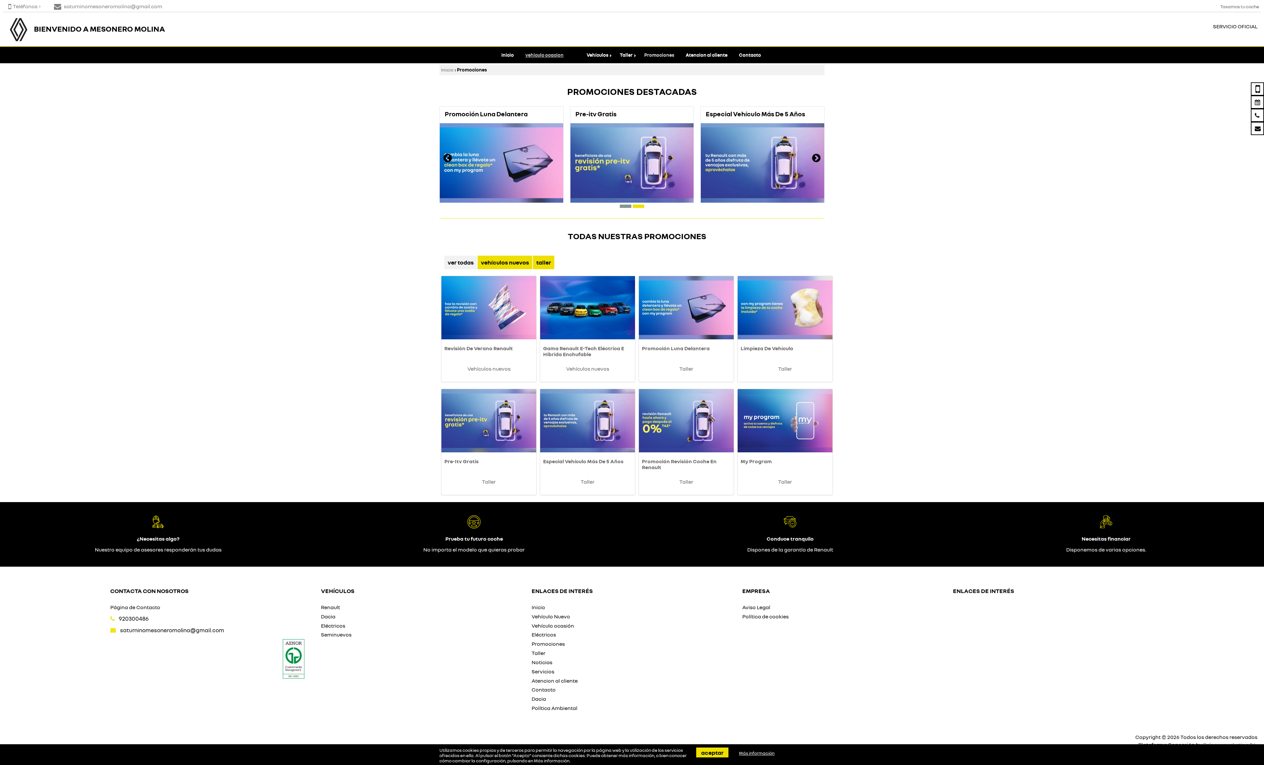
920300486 (134, 618)
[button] (625, 206)
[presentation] (447, 159)
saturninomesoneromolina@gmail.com (172, 630)
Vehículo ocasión (553, 625)
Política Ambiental (554, 708)
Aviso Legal (756, 607)
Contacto (750, 55)
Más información (551, 760)
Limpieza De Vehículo (767, 348)
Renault (330, 607)
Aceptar (712, 752)
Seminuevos (336, 634)
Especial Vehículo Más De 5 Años (583, 461)
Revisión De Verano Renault (478, 348)
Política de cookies (765, 616)
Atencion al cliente (706, 55)
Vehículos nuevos (505, 262)
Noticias (542, 662)
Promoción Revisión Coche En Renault (679, 464)
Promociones (659, 55)
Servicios (543, 671)
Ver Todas (461, 262)
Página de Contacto (135, 607)
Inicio (507, 55)
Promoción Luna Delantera (676, 348)
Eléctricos (333, 625)
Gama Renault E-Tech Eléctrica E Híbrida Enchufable (583, 351)
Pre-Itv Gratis (461, 461)
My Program (756, 461)
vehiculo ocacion (544, 55)
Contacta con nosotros (149, 590)
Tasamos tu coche (1239, 6)
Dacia (328, 616)
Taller (626, 55)
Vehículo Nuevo (551, 616)
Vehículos (597, 55)
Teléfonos (25, 6)
